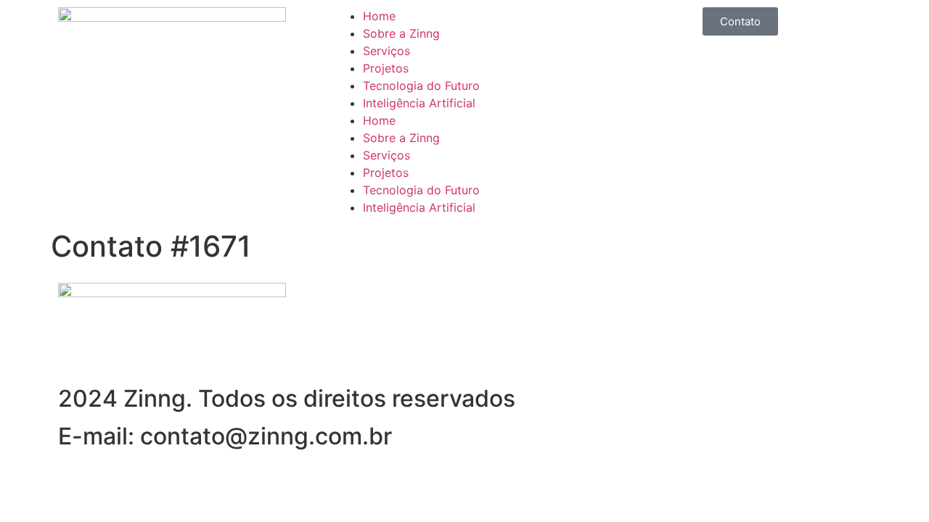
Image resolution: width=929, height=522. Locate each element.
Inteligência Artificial (419, 103)
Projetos (386, 68)
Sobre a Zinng (401, 33)
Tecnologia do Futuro (421, 85)
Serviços (386, 51)
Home (379, 16)
